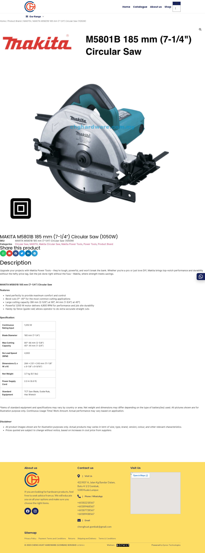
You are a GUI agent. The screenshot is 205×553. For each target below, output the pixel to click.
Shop (168, 7)
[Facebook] (27, 511)
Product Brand (14, 21)
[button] (177, 3)
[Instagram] (35, 511)
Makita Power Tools (71, 244)
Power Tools (90, 244)
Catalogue (140, 7)
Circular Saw (21, 244)
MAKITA (27, 21)
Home (126, 7)
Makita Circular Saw (49, 244)
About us (156, 7)
